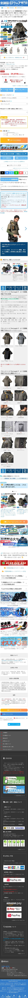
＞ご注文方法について (19, 795)
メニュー (3, 996)
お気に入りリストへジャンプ (19, 168)
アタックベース (10, 64)
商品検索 (8, 996)
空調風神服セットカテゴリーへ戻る (15, 571)
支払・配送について (7, 743)
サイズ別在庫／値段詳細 (7, 89)
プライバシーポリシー (7, 749)
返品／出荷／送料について (21, 90)
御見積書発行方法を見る (16, 150)
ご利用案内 (5, 732)
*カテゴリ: (5, 478)
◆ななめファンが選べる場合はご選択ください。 (11, 108)
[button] (26, 32)
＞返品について (21, 953)
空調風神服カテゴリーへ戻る (15, 568)
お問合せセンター (6, 741)
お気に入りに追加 (15, 165)
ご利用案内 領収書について (9, 893)
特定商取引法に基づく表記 (8, 746)
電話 (20, 996)
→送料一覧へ (7, 704)
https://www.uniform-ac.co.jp (10, 969)
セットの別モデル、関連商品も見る (14, 57)
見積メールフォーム (21, 158)
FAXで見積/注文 (7, 158)
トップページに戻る (15, 724)
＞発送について (21, 849)
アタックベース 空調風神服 (9, 179)
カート (14, 996)
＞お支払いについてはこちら (18, 920)
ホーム (25, 996)
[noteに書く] (25, 172)
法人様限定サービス (7, 735)
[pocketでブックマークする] (21, 172)
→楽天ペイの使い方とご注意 (20, 85)
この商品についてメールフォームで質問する (14, 161)
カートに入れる (15, 140)
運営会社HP (5, 738)
